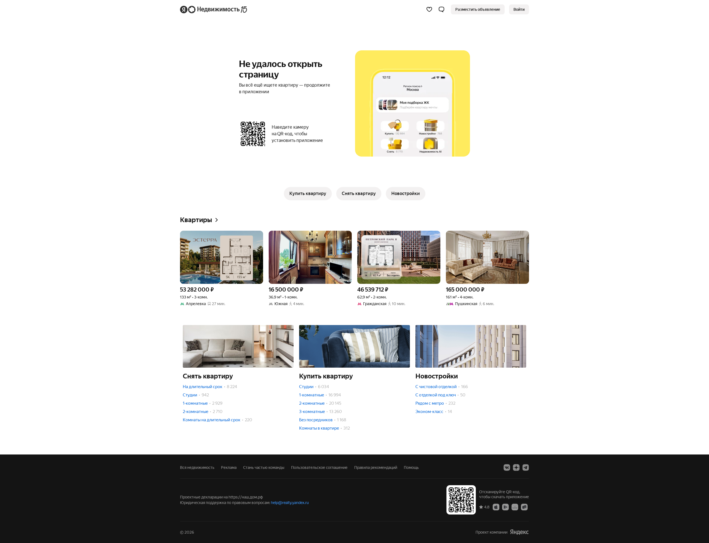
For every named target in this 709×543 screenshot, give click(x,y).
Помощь (411, 467)
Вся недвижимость (197, 467)
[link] (519, 9)
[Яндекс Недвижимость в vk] (507, 467)
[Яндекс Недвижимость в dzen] (516, 467)
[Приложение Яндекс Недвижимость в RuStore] (524, 507)
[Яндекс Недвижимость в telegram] (525, 467)
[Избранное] (429, 9)
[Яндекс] (519, 532)
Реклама (229, 467)
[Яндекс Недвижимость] (214, 9)
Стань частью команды (263, 467)
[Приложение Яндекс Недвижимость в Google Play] (505, 507)
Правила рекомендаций (375, 467)
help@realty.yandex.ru (290, 502)
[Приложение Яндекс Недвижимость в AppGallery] (515, 507)
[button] (441, 9)
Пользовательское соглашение (319, 467)
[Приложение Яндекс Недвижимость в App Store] (496, 507)
